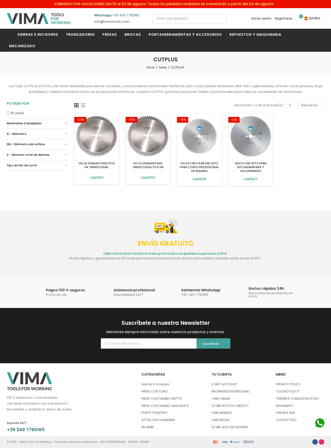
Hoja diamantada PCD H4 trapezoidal (97, 165)
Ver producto (96, 177)
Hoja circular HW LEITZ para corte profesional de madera (199, 167)
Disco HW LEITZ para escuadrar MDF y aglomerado (251, 167)
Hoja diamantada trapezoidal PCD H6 (147, 165)
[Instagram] (321, 442)
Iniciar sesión (262, 18)
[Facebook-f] (315, 442)
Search (220, 18)
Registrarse (283, 18)
